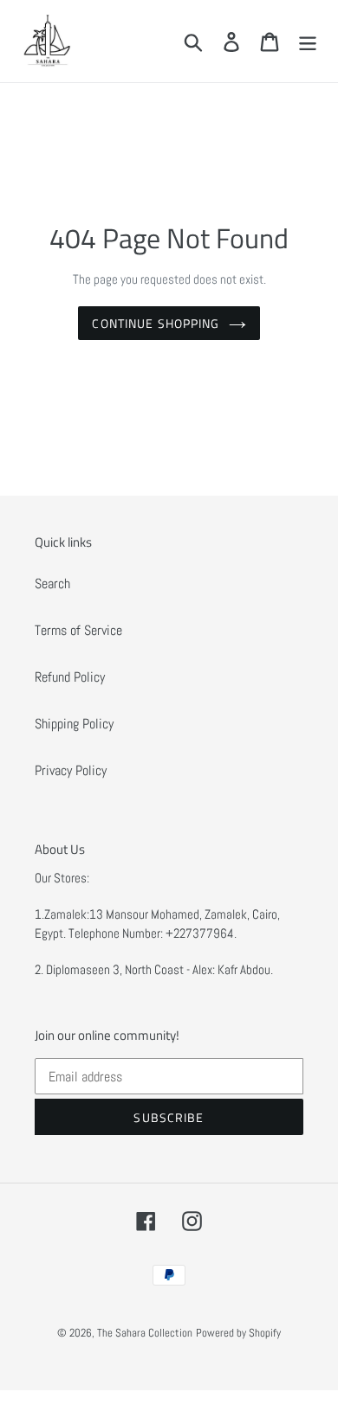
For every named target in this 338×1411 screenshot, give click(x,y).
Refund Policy (70, 677)
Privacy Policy (71, 770)
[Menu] (308, 41)
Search (52, 583)
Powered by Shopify (238, 1332)
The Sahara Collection (144, 1332)
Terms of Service (78, 630)
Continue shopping (155, 323)
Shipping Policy (74, 724)
